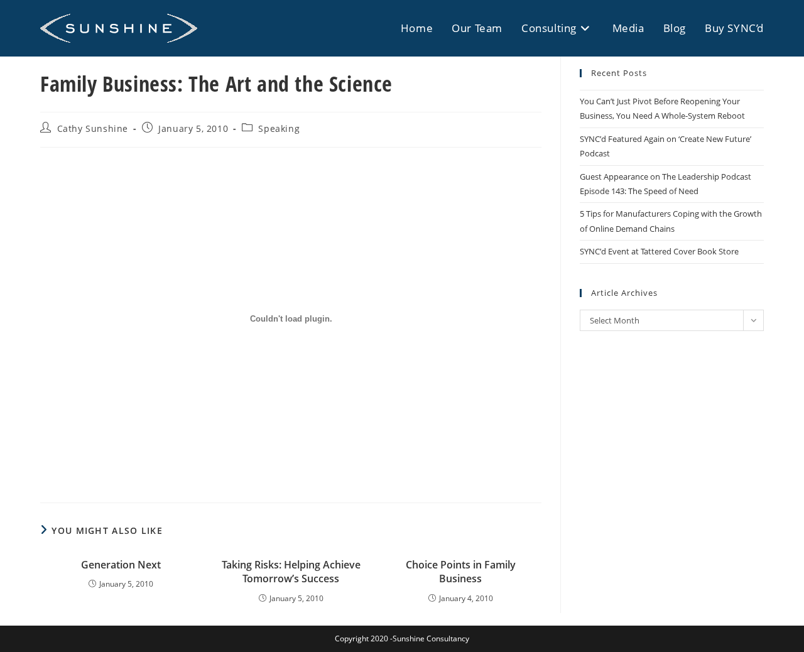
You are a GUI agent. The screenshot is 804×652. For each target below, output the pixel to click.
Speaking (279, 128)
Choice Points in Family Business (461, 571)
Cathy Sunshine (92, 128)
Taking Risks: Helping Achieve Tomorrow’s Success (291, 571)
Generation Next (121, 565)
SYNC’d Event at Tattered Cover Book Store (659, 251)
